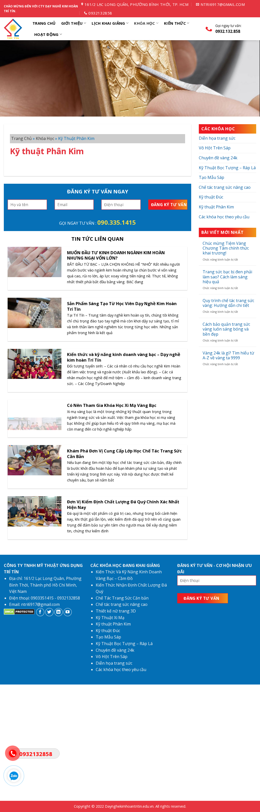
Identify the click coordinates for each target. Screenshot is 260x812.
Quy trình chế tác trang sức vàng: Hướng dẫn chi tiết (228, 303)
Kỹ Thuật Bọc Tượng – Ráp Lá (227, 167)
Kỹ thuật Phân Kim (216, 207)
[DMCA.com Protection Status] (19, 613)
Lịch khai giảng (108, 23)
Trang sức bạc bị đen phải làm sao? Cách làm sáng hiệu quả (227, 276)
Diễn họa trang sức (217, 138)
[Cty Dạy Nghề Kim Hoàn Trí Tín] (14, 28)
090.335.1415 (116, 222)
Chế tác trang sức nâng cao (225, 187)
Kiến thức (175, 23)
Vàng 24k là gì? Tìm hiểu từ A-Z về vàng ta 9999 (228, 355)
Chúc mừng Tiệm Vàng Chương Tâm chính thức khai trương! (226, 248)
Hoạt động (46, 34)
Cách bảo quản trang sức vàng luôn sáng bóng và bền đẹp (226, 329)
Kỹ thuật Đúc (211, 197)
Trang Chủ (44, 23)
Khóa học (144, 23)
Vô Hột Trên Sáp (215, 148)
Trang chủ (21, 138)
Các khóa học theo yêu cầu (224, 217)
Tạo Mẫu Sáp (211, 177)
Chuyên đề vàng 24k (218, 158)
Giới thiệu (72, 23)
